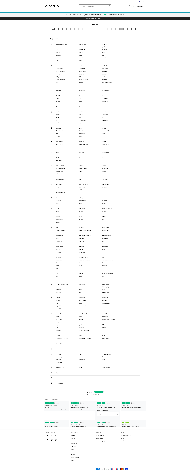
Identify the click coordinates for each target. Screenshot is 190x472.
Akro (57, 49)
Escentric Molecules (107, 131)
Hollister (58, 174)
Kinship (80, 203)
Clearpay (73, 446)
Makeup (76, 11)
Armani (81, 58)
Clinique (58, 101)
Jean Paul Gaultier (83, 184)
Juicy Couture (105, 190)
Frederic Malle (105, 144)
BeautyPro (104, 71)
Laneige (58, 216)
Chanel (103, 96)
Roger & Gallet (59, 306)
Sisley (57, 322)
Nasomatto (59, 260)
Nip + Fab (81, 263)
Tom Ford (104, 341)
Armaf (57, 58)
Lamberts (58, 214)
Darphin (58, 112)
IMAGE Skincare (60, 179)
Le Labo (81, 219)
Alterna (81, 52)
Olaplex (81, 273)
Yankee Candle (60, 378)
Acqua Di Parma (83, 44)
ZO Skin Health (59, 383)
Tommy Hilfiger (60, 344)
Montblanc (81, 246)
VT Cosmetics (59, 362)
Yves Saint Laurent (83, 378)
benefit (58, 74)
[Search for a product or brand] (109, 6)
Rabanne (58, 297)
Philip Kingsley (105, 287)
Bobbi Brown (105, 77)
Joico (57, 190)
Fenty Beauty (59, 141)
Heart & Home (59, 171)
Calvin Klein (82, 90)
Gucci (103, 155)
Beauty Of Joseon (60, 71)
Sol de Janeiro (105, 322)
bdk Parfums (105, 68)
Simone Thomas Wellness (108, 319)
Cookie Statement (125, 441)
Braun (57, 82)
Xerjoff (57, 373)
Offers (109, 11)
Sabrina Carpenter (60, 314)
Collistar (58, 104)
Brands (47, 11)
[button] (132, 6)
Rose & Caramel (106, 306)
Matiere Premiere (106, 235)
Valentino (58, 354)
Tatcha (58, 335)
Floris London (59, 144)
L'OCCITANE (82, 208)
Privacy (122, 438)
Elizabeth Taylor (83, 131)
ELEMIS (80, 128)
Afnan (57, 47)
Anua (103, 55)
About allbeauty (100, 435)
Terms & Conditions (126, 435)
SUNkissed (58, 330)
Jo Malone (104, 187)
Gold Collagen (105, 152)
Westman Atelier (106, 367)
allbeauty (104, 49)
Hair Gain (81, 165)
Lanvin (80, 216)
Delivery (73, 435)
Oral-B (57, 276)
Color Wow (81, 104)
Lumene (58, 222)
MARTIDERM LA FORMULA (85, 235)
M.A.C (57, 227)
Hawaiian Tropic (83, 168)
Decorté (81, 114)
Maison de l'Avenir (60, 230)
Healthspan (105, 168)
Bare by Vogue (59, 68)
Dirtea (103, 117)
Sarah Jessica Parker (84, 314)
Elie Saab (104, 128)
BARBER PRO (105, 66)
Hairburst (104, 165)
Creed (80, 107)
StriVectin (81, 327)
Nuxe (57, 268)
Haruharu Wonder (60, 168)
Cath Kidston (105, 93)
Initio (80, 179)
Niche (115, 11)
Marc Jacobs (82, 233)
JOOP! (80, 190)
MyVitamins (82, 252)
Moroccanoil (105, 246)
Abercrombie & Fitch (61, 44)
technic (81, 335)
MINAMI (103, 241)
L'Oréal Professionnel (107, 208)
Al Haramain (82, 49)
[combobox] (95, 6)
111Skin (57, 39)
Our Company (99, 438)
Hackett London (60, 165)
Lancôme (104, 214)
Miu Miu (81, 244)
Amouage (58, 55)
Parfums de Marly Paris (62, 284)
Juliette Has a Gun (60, 192)
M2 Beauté (81, 227)
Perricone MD (82, 287)
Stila (57, 327)
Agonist (104, 47)
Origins (103, 276)
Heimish (81, 171)
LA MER (57, 211)
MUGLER (81, 249)
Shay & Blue (59, 319)
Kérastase (58, 200)
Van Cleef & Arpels (106, 354)
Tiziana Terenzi (105, 338)
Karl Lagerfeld (82, 198)
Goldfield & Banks (60, 155)
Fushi (57, 147)
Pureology (58, 292)
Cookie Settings (75, 452)
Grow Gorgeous (83, 155)
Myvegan (58, 252)
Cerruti (80, 96)
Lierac (103, 219)
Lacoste (104, 211)
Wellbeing (92, 11)
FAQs (72, 460)
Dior (80, 117)
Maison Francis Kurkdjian (85, 230)
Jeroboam (58, 187)
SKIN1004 (81, 322)
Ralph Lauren (82, 297)
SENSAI (57, 316)
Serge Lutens (105, 316)
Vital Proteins (82, 359)
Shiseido (81, 319)
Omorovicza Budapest (107, 273)
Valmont (81, 354)
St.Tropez (104, 325)
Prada (103, 289)
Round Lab (58, 308)
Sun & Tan (121, 11)
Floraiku (104, 141)
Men (98, 11)
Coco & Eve (105, 101)
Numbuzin (104, 265)
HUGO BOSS (82, 174)
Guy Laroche (59, 160)
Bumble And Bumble (107, 82)
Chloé (57, 98)
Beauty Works (82, 71)
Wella (80, 367)
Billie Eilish (81, 74)
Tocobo (81, 341)
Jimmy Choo (82, 187)
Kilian (57, 203)
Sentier (80, 316)
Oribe (80, 276)
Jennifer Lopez (105, 184)
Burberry (58, 85)
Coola (103, 104)
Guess (80, 158)
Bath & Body (83, 11)
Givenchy (81, 152)
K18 (56, 198)
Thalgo (103, 335)
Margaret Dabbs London (108, 233)
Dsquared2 (81, 123)
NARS (103, 257)
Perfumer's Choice (61, 287)
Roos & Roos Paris (83, 306)
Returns (73, 438)
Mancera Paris (105, 230)
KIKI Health (104, 200)
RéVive (57, 303)
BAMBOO (81, 66)
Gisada (57, 152)
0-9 (53, 29)
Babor (57, 66)
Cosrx (57, 107)
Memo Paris (105, 238)
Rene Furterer (82, 300)
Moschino (58, 249)
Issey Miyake (105, 179)
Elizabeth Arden (60, 131)
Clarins (80, 98)
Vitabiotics (58, 359)
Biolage (58, 77)
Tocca (57, 341)
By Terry (81, 85)
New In (103, 11)
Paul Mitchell (82, 284)
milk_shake (82, 241)
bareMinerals (82, 68)
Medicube (81, 238)
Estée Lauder (82, 133)
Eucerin (104, 133)
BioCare (104, 74)
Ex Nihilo (81, 136)
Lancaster (81, 214)
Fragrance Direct (75, 457)
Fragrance (55, 11)
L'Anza (57, 208)
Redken (58, 300)
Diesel (57, 117)
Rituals (80, 303)
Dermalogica (105, 114)
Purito (80, 292)
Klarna (72, 449)
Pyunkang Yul (105, 292)
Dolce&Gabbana (83, 120)
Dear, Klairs (104, 112)
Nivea (57, 265)
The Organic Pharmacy (85, 338)
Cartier (57, 93)
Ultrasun (58, 349)
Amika (103, 52)
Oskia (57, 279)
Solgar (57, 325)
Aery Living (104, 44)
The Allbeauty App (100, 441)
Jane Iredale (59, 184)
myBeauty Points (75, 441)
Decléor (58, 114)
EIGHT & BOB (59, 128)
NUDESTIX (81, 265)
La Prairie (81, 211)
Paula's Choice (105, 284)
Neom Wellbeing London (108, 260)
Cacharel (58, 90)
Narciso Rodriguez (83, 257)
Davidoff (81, 112)
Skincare (62, 11)
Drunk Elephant (60, 123)
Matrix (57, 238)
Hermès (104, 171)
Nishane (104, 263)
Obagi (57, 273)
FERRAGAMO (82, 141)
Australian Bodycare (107, 58)
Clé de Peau (105, 98)
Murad (103, 249)
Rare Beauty (105, 297)
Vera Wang (59, 357)
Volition (104, 359)
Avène (80, 60)
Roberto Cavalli (106, 303)
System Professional (84, 330)
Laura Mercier (59, 219)
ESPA (57, 133)
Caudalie (58, 96)
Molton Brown (59, 246)
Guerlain (58, 158)
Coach (80, 101)
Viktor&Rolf (104, 357)
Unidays (73, 454)
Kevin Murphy (82, 200)
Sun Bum (104, 327)
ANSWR (80, 55)
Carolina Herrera (106, 90)
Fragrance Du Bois (83, 144)
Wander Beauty (60, 367)
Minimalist (58, 244)
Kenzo (103, 198)
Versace (81, 357)
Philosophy (58, 289)
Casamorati (82, 93)
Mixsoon (104, 244)
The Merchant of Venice (62, 338)
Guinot (103, 158)
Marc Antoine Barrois (61, 233)
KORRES (104, 203)
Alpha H (58, 52)
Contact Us (74, 443)
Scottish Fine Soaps (107, 314)
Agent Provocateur (84, 47)
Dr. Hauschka (105, 120)
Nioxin (57, 263)
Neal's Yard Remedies (84, 260)
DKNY (57, 120)
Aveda (57, 60)
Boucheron (104, 79)
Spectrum (81, 325)
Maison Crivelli (105, 227)
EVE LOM (58, 136)
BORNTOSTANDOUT (84, 79)
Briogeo (81, 82)
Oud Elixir (81, 279)
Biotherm (81, 77)
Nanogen (58, 257)
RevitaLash (104, 300)
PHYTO (80, 289)
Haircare (69, 11)
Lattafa (104, 216)
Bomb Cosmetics (60, 79)
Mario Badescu (59, 235)
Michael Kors (59, 241)
